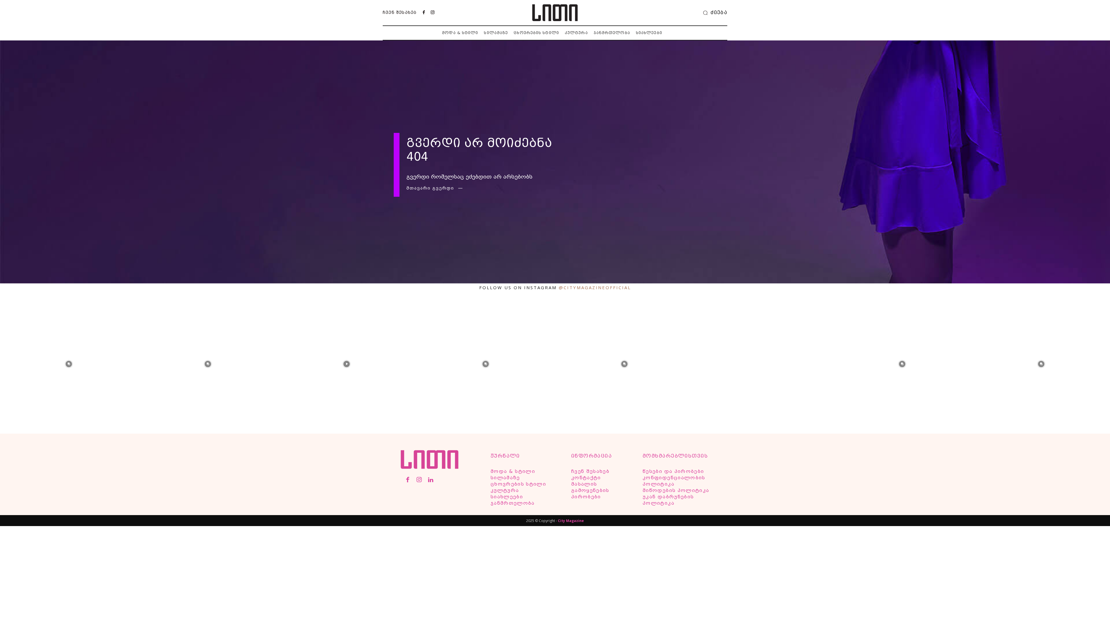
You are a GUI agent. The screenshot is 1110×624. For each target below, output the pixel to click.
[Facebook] (423, 12)
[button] (713, 13)
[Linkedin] (430, 480)
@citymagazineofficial (595, 287)
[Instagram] (432, 12)
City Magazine (571, 520)
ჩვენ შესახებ (400, 12)
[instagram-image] (69, 363)
